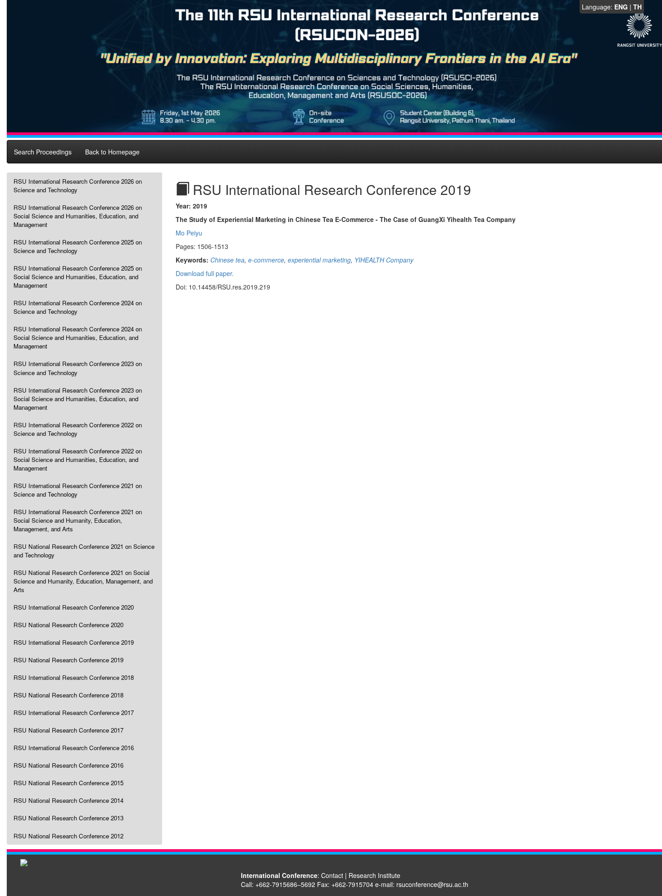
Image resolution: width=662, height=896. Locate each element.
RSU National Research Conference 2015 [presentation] (68, 782)
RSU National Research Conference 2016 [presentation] (68, 765)
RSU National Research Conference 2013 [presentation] (68, 818)
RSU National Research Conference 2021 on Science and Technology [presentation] (84, 550)
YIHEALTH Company (383, 259)
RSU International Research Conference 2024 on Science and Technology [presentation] (78, 307)
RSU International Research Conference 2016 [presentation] (74, 747)
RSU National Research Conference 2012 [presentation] (68, 836)
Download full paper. (205, 273)
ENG (621, 6)
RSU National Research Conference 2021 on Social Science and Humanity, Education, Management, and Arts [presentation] (83, 581)
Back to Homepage (112, 151)
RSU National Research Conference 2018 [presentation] (68, 695)
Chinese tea (227, 259)
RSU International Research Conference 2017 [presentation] (74, 712)
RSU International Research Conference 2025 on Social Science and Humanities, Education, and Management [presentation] (78, 277)
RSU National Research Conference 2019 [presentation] (68, 660)
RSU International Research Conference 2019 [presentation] (74, 642)
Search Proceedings (43, 151)
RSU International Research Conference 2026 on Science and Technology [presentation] (78, 185)
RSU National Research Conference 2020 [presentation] (68, 624)
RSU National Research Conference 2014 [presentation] (68, 800)
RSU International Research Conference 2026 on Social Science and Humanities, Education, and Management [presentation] (78, 216)
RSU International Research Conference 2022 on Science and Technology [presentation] (78, 429)
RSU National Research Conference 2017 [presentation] (68, 730)
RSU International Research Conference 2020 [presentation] (74, 607)
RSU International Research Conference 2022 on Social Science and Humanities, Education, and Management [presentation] (78, 459)
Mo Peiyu (189, 232)
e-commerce (266, 259)
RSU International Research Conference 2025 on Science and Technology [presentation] (78, 246)
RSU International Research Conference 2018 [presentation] (74, 677)
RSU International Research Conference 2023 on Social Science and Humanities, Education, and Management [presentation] (78, 399)
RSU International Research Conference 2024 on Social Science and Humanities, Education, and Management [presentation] (78, 337)
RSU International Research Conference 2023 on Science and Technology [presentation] (78, 367)
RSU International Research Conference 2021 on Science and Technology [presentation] (78, 489)
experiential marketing (319, 259)
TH (637, 6)
